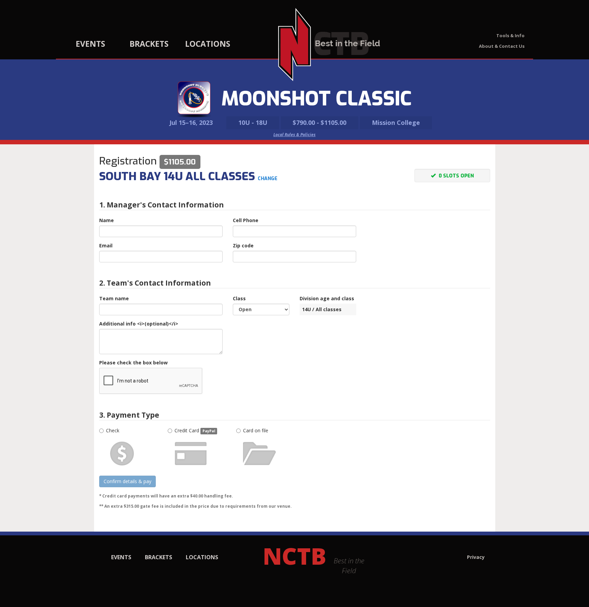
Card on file (255, 430)
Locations (207, 43)
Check (112, 430)
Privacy (476, 557)
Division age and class (327, 298)
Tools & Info (510, 35)
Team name (114, 298)
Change (267, 178)
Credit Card (195, 430)
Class (239, 298)
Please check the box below (133, 362)
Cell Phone (245, 220)
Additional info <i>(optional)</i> (138, 323)
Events (90, 43)
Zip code (243, 245)
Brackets (149, 43)
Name (106, 220)
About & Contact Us (502, 46)
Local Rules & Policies (294, 135)
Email (105, 245)
